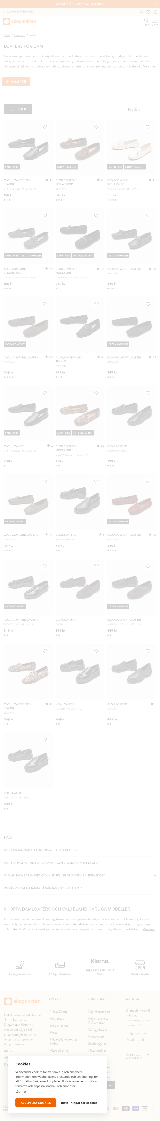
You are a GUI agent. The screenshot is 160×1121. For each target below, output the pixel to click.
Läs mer (20, 1091)
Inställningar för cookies (79, 1103)
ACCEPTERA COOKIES (36, 1103)
